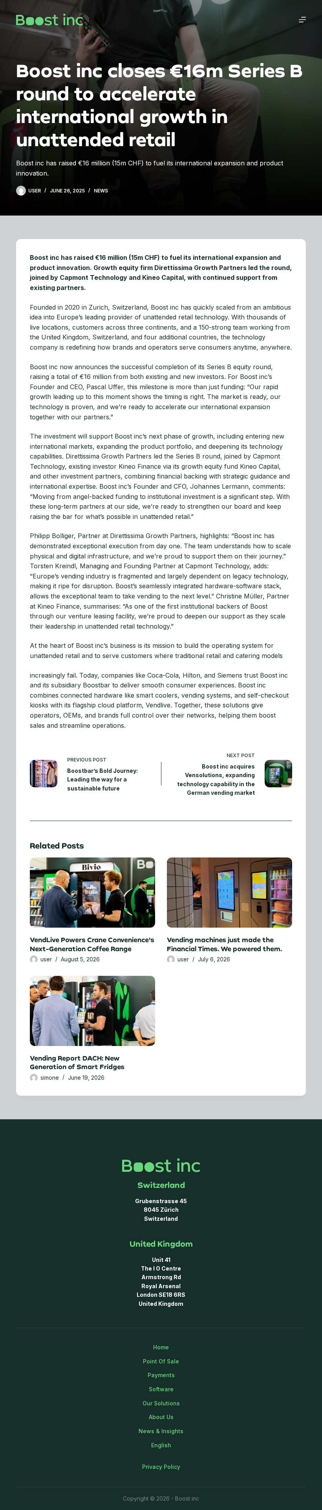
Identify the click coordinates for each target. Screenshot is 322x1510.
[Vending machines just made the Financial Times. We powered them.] (229, 892)
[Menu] (302, 19)
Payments (161, 1375)
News (101, 191)
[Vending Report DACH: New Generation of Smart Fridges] (92, 1011)
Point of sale (161, 1361)
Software (161, 1389)
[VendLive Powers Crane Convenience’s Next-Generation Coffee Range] (92, 892)
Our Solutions (161, 1403)
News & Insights (161, 1431)
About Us (161, 1417)
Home (161, 1347)
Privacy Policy (161, 1466)
